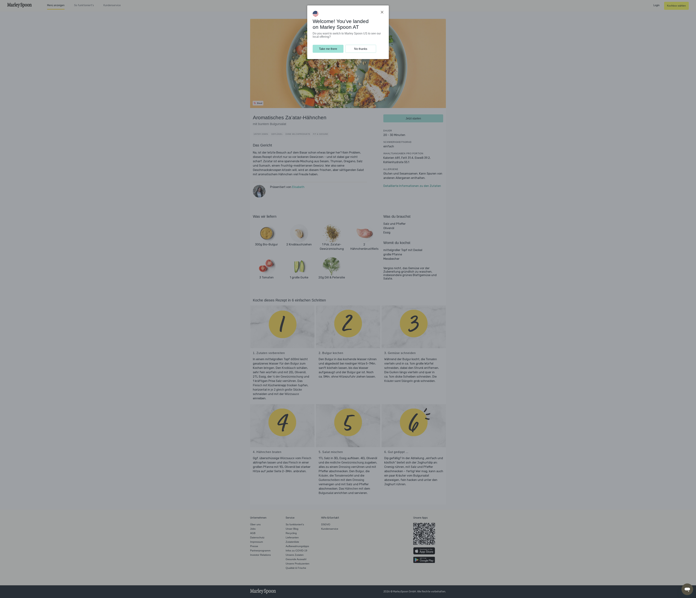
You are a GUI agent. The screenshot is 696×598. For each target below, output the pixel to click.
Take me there (328, 48)
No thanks (360, 48)
